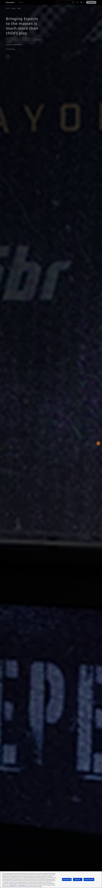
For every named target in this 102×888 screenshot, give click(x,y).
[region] (51, 879)
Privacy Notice (22, 885)
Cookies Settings (67, 879)
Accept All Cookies (88, 879)
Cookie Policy (13, 885)
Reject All (77, 879)
